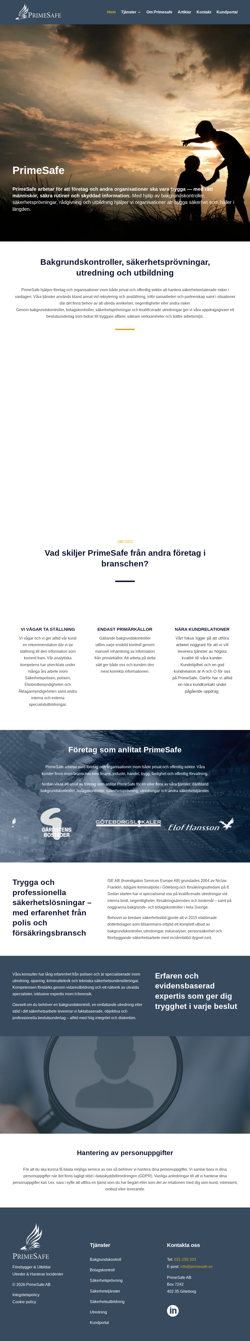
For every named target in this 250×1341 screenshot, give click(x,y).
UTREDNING (125, 482)
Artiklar (184, 12)
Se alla (139, 89)
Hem (111, 12)
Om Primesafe (159, 12)
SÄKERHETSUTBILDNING (199, 482)
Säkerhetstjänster (105, 1291)
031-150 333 (185, 1259)
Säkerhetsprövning (106, 1280)
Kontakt (204, 12)
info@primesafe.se (196, 1266)
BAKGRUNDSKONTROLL (51, 395)
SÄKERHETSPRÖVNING (199, 395)
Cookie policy (24, 1302)
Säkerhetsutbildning (107, 1302)
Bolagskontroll (102, 1270)
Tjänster (128, 12)
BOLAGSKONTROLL (125, 395)
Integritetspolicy (26, 1295)
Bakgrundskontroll (105, 1259)
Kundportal (227, 12)
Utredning (98, 1312)
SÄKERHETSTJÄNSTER (50, 482)
